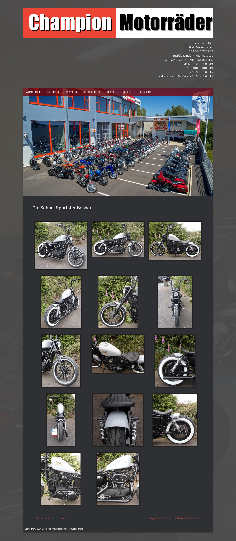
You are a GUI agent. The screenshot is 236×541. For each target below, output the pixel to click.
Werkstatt (72, 91)
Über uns (126, 91)
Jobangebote (91, 91)
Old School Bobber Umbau (50, 518)
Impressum (144, 91)
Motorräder (53, 91)
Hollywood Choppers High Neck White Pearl (175, 518)
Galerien (110, 91)
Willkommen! (33, 91)
